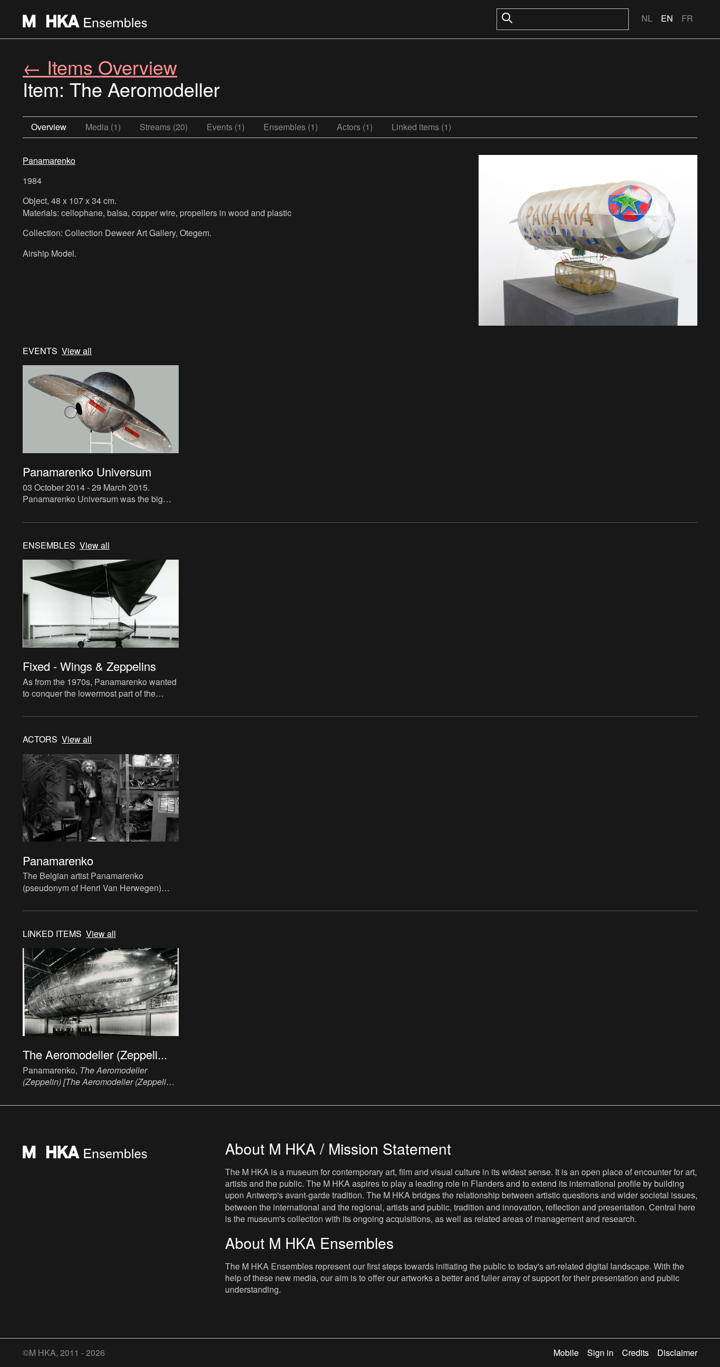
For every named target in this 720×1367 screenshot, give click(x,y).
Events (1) (226, 127)
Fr (687, 18)
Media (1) (103, 127)
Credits (635, 1352)
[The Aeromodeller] (588, 241)
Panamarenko (49, 160)
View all (77, 351)
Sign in (600, 1352)
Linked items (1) (421, 127)
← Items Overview (100, 66)
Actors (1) (355, 127)
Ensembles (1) (291, 127)
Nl (647, 18)
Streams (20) (164, 127)
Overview (48, 127)
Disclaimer (677, 1352)
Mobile (566, 1352)
